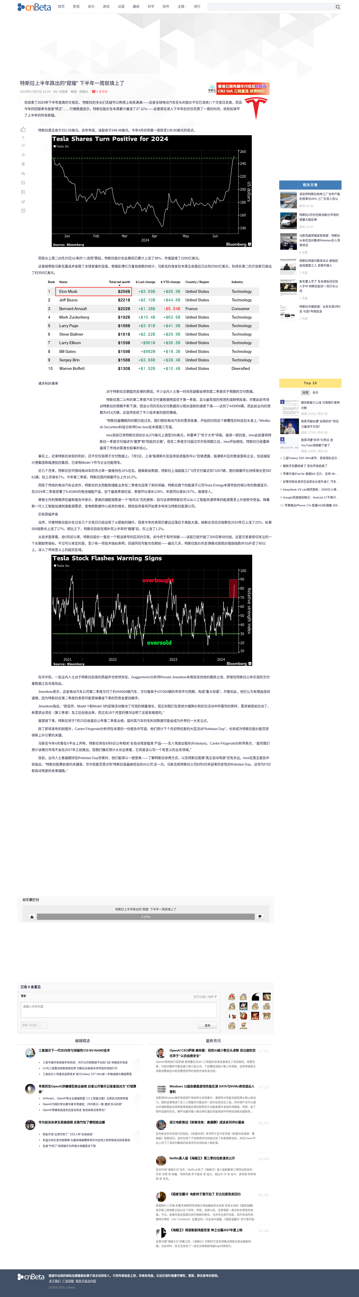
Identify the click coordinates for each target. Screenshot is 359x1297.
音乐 (91, 6)
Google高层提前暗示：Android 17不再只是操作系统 (316, 497)
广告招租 (68, 1281)
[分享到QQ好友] (23, 164)
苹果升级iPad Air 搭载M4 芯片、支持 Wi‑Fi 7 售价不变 (318, 473)
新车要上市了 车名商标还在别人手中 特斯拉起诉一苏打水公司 (318, 286)
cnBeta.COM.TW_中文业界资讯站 (34, 6)
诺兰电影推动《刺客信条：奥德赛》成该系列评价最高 (207, 1122)
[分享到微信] (23, 173)
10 (282, 505)
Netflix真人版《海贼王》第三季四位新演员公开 (202, 1158)
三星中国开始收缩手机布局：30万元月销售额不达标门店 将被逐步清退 (85, 1062)
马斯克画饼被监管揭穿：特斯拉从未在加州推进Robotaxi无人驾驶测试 (319, 240)
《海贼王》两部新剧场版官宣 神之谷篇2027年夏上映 (206, 1230)
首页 (61, 6)
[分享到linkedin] (23, 210)
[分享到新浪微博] (23, 145)
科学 (151, 6)
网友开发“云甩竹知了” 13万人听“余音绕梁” (68, 1134)
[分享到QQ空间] (23, 154)
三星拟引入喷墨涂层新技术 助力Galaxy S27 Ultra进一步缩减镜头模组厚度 (87, 1074)
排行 (197, 6)
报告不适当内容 (86, 1281)
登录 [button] (23, 996)
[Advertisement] (179, 44)
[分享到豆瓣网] (23, 182)
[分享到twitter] (23, 201)
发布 (207, 1025)
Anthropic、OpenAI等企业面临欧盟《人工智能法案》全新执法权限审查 (85, 1098)
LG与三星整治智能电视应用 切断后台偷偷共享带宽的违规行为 (80, 1068)
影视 (76, 6)
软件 (166, 6)
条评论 (102, 91)
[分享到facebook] (23, 192)
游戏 (106, 6)
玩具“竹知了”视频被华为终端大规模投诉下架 (69, 1145)
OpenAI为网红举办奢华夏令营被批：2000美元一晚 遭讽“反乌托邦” (82, 1104)
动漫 (121, 6)
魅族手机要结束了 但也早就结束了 (305, 466)
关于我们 (55, 1281)
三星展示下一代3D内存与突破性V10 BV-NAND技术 (74, 1050)
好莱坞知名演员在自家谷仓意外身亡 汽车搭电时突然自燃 (320, 481)
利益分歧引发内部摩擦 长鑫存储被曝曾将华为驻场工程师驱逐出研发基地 (86, 1140)
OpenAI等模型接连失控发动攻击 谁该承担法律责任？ (75, 1110)
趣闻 (136, 6)
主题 (181, 6)
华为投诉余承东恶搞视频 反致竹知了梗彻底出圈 (72, 1122)
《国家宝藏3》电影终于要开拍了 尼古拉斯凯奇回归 (205, 1194)
